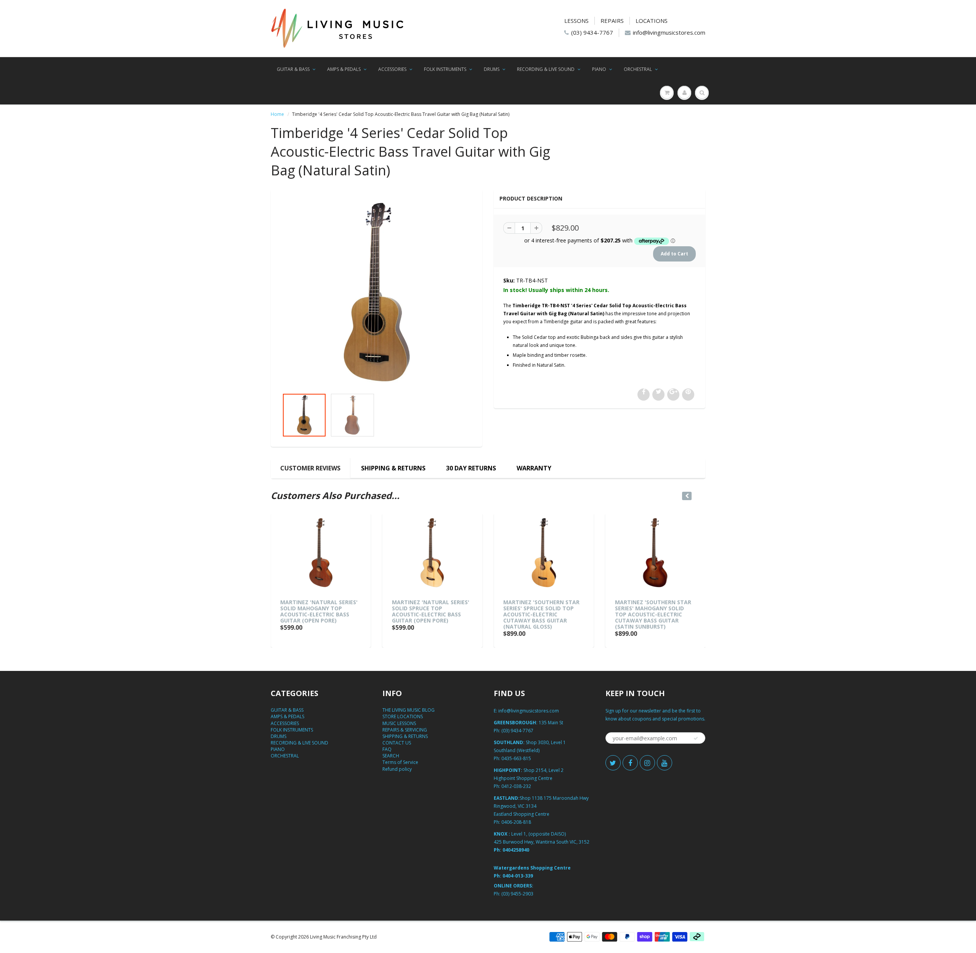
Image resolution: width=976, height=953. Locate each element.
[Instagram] (647, 762)
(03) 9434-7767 (592, 32)
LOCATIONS (652, 20)
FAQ (387, 749)
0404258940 (515, 850)
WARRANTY (534, 468)
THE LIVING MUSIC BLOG (408, 710)
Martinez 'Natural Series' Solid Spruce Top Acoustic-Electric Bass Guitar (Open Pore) (430, 611)
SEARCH (390, 755)
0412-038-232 (516, 786)
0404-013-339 (517, 876)
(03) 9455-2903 (517, 893)
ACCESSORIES (392, 69)
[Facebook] (630, 762)
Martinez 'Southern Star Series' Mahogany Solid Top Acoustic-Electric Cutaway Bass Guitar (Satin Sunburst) (653, 614)
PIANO (599, 69)
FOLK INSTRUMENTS (445, 69)
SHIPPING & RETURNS (393, 468)
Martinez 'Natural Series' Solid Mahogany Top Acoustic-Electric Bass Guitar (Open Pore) (319, 611)
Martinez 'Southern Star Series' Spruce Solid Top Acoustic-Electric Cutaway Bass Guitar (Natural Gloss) (541, 614)
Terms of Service (400, 762)
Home (277, 114)
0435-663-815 (516, 758)
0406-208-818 (516, 822)
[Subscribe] (695, 738)
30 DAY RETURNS (471, 468)
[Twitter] (613, 762)
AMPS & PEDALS (344, 69)
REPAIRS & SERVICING (404, 730)
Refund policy (397, 769)
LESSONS (576, 20)
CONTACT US (396, 743)
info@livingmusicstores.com (669, 32)
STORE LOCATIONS (402, 716)
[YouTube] (664, 762)
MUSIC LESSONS (399, 723)
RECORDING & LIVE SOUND (546, 69)
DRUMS (491, 69)
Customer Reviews (310, 468)
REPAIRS (612, 20)
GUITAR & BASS (293, 69)
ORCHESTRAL (638, 69)
